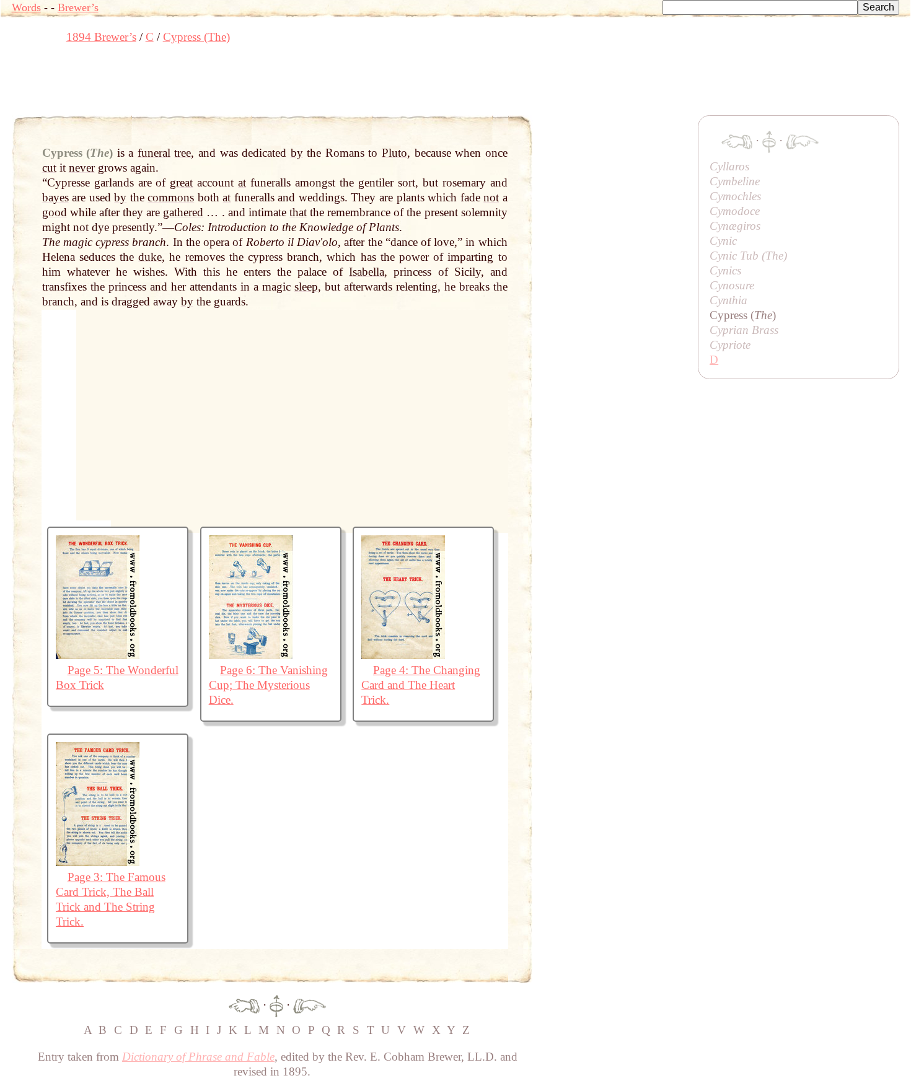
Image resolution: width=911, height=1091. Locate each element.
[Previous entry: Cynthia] (244, 1004)
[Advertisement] (237, 84)
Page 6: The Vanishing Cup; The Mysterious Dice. (268, 685)
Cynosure (732, 285)
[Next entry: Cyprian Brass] (309, 1004)
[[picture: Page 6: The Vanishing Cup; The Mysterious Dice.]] (251, 655)
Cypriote (730, 344)
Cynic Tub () (748, 255)
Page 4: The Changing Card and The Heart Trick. (420, 685)
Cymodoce (735, 210)
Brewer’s (78, 7)
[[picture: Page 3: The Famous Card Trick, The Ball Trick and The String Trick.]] (97, 862)
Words (26, 7)
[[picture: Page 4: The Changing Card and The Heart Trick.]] (403, 655)
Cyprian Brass (744, 329)
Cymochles (735, 196)
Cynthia (728, 300)
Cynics (725, 270)
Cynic (723, 240)
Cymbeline (735, 181)
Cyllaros (729, 166)
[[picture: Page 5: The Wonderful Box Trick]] (97, 655)
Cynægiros (735, 225)
